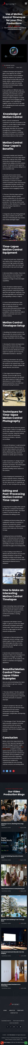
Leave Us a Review (14, 1023)
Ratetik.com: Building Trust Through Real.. (12, 920)
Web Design (7, 1042)
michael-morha (10, 65)
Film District (12, 1035)
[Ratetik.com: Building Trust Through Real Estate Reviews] (14, 906)
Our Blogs (17, 26)
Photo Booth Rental (18, 1020)
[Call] (2, 1043)
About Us (12, 1010)
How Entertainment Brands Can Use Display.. (12, 952)
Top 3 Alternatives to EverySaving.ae (12, 888)
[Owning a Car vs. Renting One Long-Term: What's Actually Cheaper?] (14, 810)
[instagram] (10, 1027)
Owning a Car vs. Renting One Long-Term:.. (12, 824)
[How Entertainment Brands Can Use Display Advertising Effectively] (14, 938)
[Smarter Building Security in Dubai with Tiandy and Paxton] (14, 842)
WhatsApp (20, 1010)
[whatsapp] (25, 1043)
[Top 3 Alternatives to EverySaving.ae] (14, 875)
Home (9, 26)
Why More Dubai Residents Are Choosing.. (10, 985)
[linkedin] (17, 1027)
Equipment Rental (6, 1020)
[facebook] (7, 1027)
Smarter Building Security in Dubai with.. (12, 856)
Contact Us (14, 1013)
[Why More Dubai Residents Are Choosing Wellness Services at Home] (14, 971)
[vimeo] (14, 1027)
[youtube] (20, 1027)
